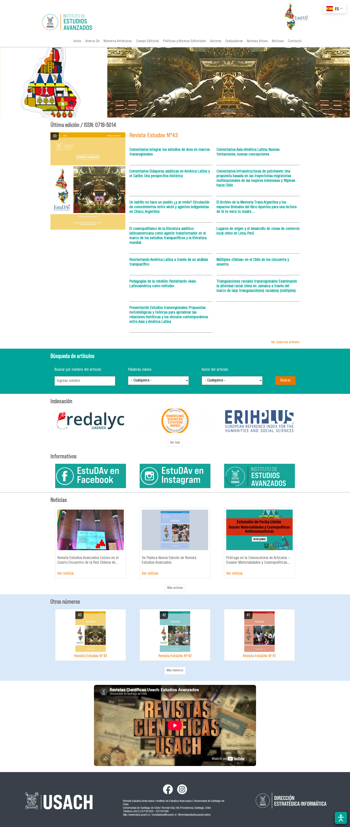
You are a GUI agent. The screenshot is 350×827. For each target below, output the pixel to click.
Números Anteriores (118, 41)
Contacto (295, 41)
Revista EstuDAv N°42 (175, 656)
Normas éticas (257, 41)
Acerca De (92, 41)
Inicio (77, 41)
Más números (175, 670)
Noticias (278, 41)
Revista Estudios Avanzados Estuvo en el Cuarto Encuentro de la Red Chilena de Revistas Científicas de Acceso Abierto (87, 562)
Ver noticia (65, 574)
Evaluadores (234, 41)
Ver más (175, 443)
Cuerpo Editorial (147, 41)
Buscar (285, 380)
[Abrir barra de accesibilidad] (341, 818)
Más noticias (175, 588)
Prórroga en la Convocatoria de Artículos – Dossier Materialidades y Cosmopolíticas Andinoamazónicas (258, 562)
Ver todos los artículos (285, 342)
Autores (215, 41)
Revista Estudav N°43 (153, 136)
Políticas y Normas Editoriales (184, 41)
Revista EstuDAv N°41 (259, 656)
